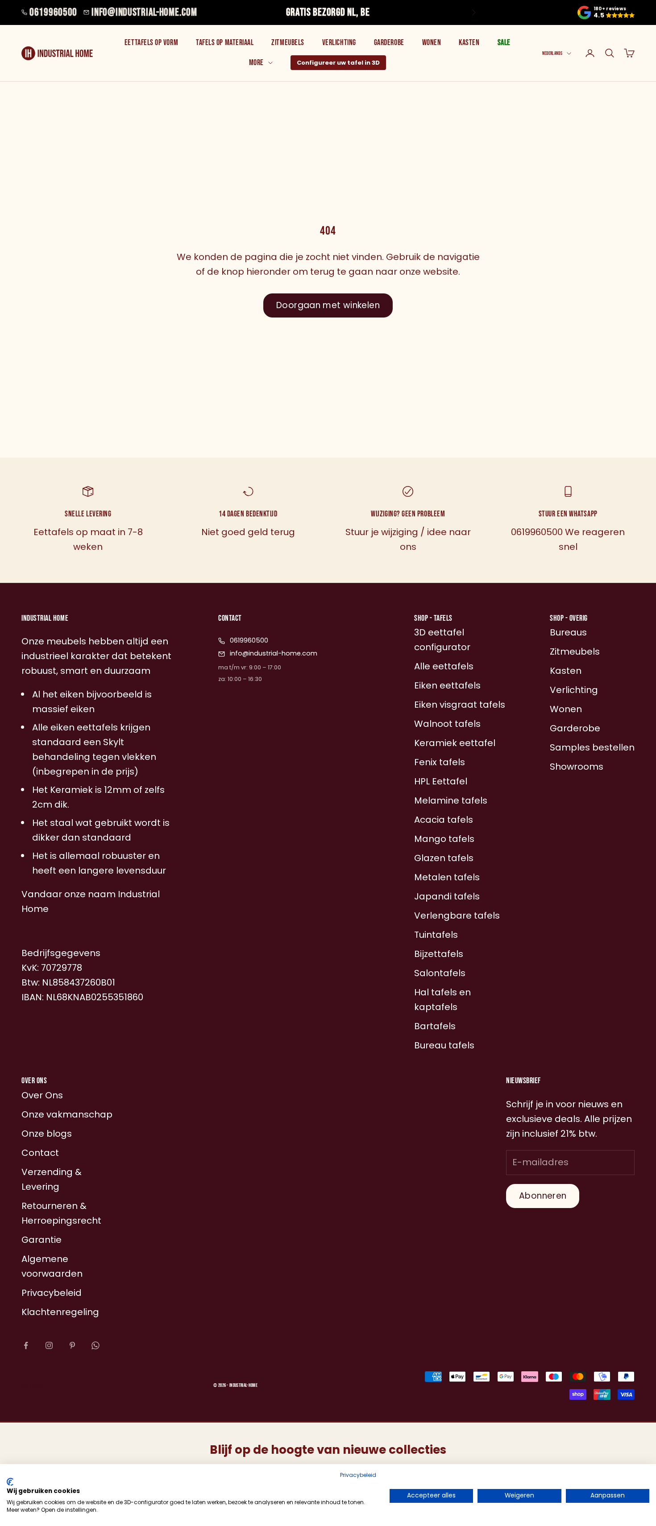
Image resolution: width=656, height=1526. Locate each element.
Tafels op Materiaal (224, 42)
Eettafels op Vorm (151, 42)
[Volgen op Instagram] (49, 1345)
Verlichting (339, 42)
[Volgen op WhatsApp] (95, 1345)
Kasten (469, 42)
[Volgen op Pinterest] (72, 1345)
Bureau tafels (444, 1045)
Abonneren (542, 1196)
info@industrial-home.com (144, 12)
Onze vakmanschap (66, 1114)
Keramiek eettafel (454, 743)
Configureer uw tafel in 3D (338, 62)
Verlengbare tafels (457, 915)
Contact (40, 1153)
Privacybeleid (358, 1475)
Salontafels (439, 973)
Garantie (41, 1239)
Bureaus (568, 632)
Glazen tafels (443, 858)
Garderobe (389, 42)
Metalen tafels (447, 877)
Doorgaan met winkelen (328, 305)
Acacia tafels (443, 819)
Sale (504, 42)
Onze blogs (46, 1133)
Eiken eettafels (447, 685)
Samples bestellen (592, 747)
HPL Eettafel (440, 781)
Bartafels (435, 1026)
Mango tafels (444, 839)
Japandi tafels (447, 896)
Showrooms (576, 766)
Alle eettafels (443, 666)
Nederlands (552, 53)
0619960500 (53, 12)
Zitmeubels (287, 42)
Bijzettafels (438, 954)
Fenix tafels (439, 762)
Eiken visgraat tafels (459, 704)
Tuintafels (436, 934)
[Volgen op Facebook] (25, 1345)
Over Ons (42, 1095)
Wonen (431, 42)
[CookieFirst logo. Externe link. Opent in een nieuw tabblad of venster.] (10, 1482)
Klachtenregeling (60, 1312)
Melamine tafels (450, 800)
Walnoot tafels (447, 724)
